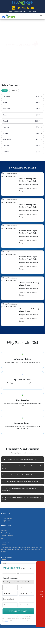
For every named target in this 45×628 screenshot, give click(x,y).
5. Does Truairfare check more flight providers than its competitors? (19, 489)
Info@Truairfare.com (8, 521)
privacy (6, 621)
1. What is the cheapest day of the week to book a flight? (20, 459)
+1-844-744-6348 (7, 518)
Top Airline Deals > (11, 35)
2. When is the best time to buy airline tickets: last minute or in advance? (22, 467)
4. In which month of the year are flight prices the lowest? (20, 481)
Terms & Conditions (7, 535)
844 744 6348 (25, 8)
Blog (2, 538)
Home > (3, 35)
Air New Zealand (20, 35)
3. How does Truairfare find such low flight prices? (18, 475)
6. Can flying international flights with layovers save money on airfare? (22, 498)
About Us (4, 530)
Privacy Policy (5, 533)
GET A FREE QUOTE (40, 594)
